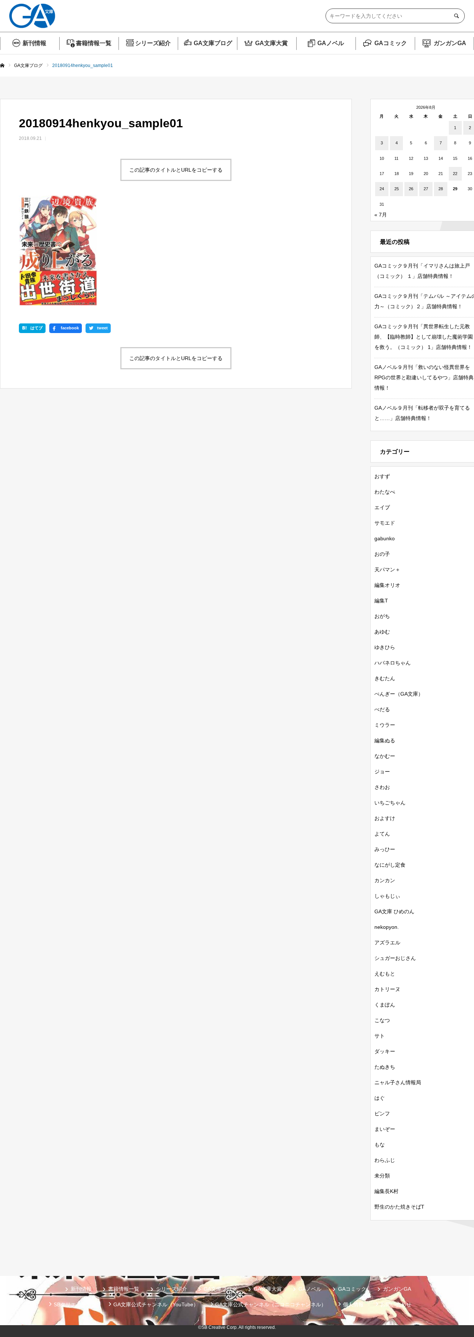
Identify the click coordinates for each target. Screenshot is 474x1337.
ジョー (382, 772)
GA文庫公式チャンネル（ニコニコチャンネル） (270, 1304)
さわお (382, 787)
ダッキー (384, 1051)
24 (382, 189)
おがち (382, 616)
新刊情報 (34, 43)
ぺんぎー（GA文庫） (398, 694)
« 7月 (380, 215)
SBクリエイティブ (75, 1304)
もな (379, 1145)
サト (379, 1036)
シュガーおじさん (395, 958)
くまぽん (384, 1005)
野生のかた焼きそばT (399, 1207)
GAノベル (330, 43)
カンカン (384, 880)
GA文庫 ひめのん (394, 911)
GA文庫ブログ (213, 43)
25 (396, 189)
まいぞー (384, 1129)
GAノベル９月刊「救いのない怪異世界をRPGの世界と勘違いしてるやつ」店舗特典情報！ (424, 377)
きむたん (384, 678)
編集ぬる (384, 740)
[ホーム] (2, 65)
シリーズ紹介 (153, 43)
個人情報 (353, 1304)
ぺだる (382, 709)
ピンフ (382, 1113)
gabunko (384, 538)
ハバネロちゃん (392, 663)
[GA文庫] (32, 16)
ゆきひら (384, 647)
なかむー (384, 756)
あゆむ (382, 632)
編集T (381, 601)
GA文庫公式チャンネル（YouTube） (155, 1304)
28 (440, 189)
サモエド (384, 523)
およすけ (384, 818)
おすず (382, 476)
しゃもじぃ (387, 896)
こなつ (382, 1020)
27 (426, 189)
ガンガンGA (450, 43)
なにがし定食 (389, 865)
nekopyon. (386, 927)
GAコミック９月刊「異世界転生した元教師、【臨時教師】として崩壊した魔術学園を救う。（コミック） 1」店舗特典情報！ (423, 336)
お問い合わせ (395, 1304)
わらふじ (384, 1160)
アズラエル (387, 942)
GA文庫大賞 (271, 43)
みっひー (384, 849)
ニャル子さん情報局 (397, 1082)
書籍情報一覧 (93, 43)
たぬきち (384, 1067)
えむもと (384, 974)
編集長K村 (386, 1191)
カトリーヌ (387, 989)
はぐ (379, 1098)
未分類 (382, 1176)
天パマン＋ (387, 569)
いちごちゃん (389, 803)
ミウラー (384, 725)
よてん (382, 834)
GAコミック (390, 43)
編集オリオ (387, 585)
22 (455, 173)
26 (411, 189)
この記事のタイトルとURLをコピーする (176, 170)
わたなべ (384, 492)
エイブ (382, 507)
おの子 (382, 554)
